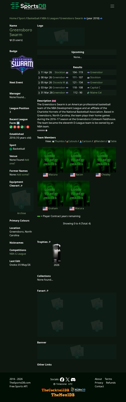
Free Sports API (18, 386)
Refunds (111, 382)
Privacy (99, 382)
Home (13, 18)
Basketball (33, 18)
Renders (101, 141)
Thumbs (59, 141)
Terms (108, 379)
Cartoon (86, 141)
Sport (22, 18)
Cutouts (72, 141)
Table (113, 141)
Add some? (22, 174)
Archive (21, 213)
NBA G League (49, 18)
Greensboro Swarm (71, 18)
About (98, 379)
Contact (99, 386)
